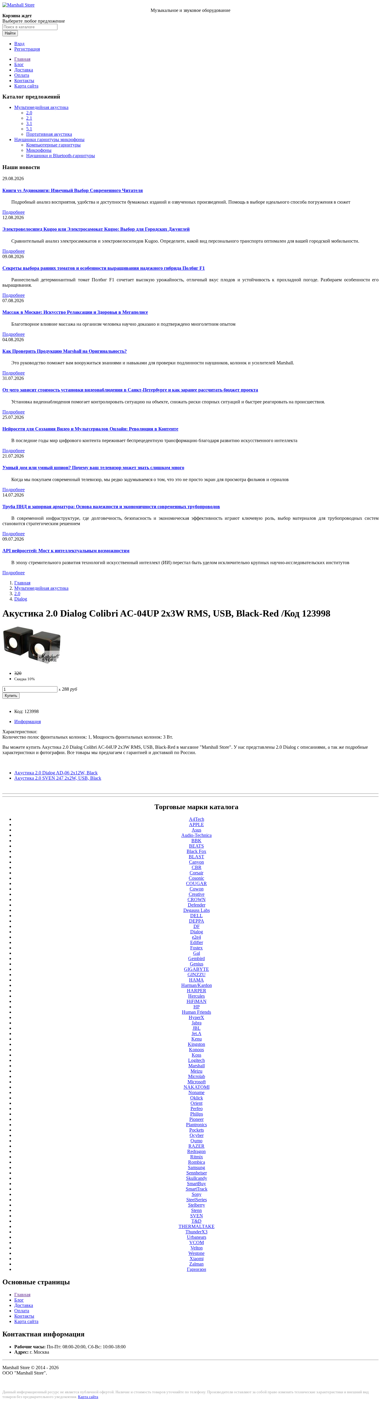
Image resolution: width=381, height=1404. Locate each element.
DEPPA (196, 920)
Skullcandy (196, 1178)
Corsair (196, 872)
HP (196, 1006)
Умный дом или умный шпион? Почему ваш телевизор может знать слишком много (93, 467)
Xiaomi (197, 1258)
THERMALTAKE (197, 1226)
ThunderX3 (196, 1231)
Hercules (196, 996)
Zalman (196, 1263)
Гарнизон (196, 1269)
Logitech (196, 1060)
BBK (196, 840)
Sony (197, 1194)
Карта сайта (26, 85)
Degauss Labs (196, 910)
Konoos (196, 1049)
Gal (196, 953)
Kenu (196, 1038)
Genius (196, 963)
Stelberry (196, 1205)
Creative (196, 894)
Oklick (196, 1097)
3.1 (29, 123)
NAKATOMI (197, 1087)
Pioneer (196, 1119)
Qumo (196, 1140)
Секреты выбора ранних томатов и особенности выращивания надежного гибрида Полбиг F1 (103, 268)
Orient (196, 1103)
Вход (19, 43)
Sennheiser (196, 1172)
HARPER (196, 990)
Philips (196, 1113)
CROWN (197, 899)
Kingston (196, 1044)
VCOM (196, 1242)
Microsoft (197, 1081)
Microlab (196, 1076)
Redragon (196, 1151)
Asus (196, 829)
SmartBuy (196, 1183)
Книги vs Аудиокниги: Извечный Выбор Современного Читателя (72, 190)
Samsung (196, 1167)
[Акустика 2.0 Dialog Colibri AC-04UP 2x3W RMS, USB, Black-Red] (32, 663)
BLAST (196, 856)
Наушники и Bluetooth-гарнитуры (60, 155)
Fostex (196, 947)
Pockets (196, 1129)
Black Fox (196, 851)
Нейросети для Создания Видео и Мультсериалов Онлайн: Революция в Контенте (90, 428)
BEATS (196, 845)
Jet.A (197, 1033)
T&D (196, 1221)
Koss (196, 1054)
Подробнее (13, 212)
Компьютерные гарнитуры (53, 144)
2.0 (29, 112)
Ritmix (196, 1156)
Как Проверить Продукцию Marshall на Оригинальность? (64, 351)
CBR (197, 867)
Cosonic (196, 878)
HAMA (196, 979)
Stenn (196, 1210)
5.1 (29, 128)
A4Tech (196, 819)
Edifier (196, 942)
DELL (196, 915)
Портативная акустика (49, 134)
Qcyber (197, 1135)
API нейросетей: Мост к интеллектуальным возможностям (65, 550)
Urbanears (196, 1237)
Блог (19, 64)
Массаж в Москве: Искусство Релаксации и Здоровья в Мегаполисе (75, 312)
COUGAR (196, 883)
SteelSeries (196, 1199)
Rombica (196, 1162)
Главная (22, 59)
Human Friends (196, 1012)
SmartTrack (196, 1188)
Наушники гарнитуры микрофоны (49, 139)
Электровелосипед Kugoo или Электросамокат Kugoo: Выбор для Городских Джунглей (96, 229)
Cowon (197, 888)
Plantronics (196, 1124)
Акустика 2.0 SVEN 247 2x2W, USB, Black (57, 778)
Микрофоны (38, 150)
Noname (196, 1092)
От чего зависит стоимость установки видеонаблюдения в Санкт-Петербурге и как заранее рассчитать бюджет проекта (130, 389)
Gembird (196, 958)
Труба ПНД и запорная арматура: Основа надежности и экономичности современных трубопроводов (111, 506)
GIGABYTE (196, 969)
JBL (197, 1028)
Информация (27, 721)
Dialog (20, 598)
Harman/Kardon (196, 985)
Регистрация (27, 49)
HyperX (196, 1017)
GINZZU (197, 974)
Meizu (196, 1071)
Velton (196, 1247)
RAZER (196, 1146)
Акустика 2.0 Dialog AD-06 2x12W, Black (56, 772)
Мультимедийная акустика (41, 107)
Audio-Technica (196, 835)
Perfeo (196, 1108)
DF (196, 926)
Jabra (197, 1022)
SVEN (196, 1215)
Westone (196, 1253)
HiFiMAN (197, 1001)
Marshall (196, 1065)
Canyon (196, 862)
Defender (196, 904)
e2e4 (196, 937)
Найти (10, 33)
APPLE (196, 824)
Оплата (21, 75)
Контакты (24, 80)
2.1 (29, 118)
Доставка (23, 69)
